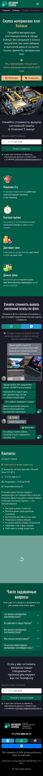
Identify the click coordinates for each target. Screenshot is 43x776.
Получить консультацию (21, 697)
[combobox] (4, 141)
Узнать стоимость (21, 148)
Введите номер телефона (13, 136)
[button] (11, 78)
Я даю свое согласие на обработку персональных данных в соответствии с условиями (22, 157)
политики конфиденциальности (28, 159)
